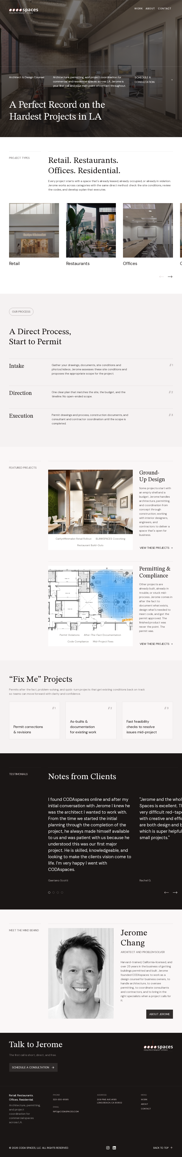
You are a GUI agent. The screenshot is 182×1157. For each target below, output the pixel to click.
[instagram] (108, 1148)
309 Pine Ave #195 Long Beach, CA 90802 (109, 1101)
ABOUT (144, 1104)
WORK (144, 1099)
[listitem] (34, 235)
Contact (165, 8)
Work (138, 8)
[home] (23, 8)
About (150, 8)
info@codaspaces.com (66, 1111)
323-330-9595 (61, 1099)
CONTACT (146, 1108)
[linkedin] (114, 1148)
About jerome (159, 1014)
